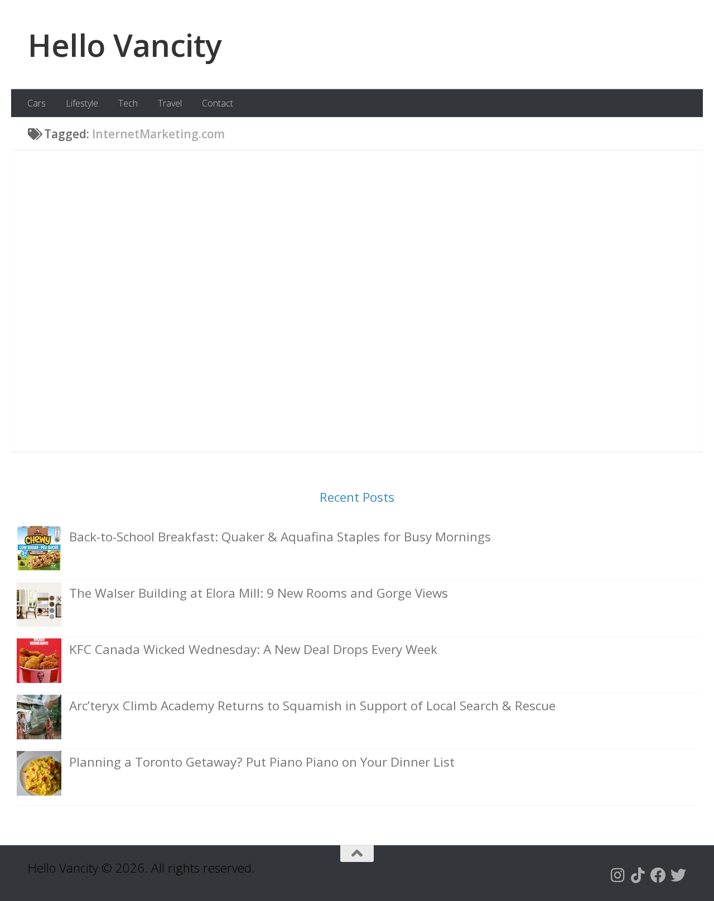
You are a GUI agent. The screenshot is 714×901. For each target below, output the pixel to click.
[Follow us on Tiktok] (638, 875)
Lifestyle (82, 103)
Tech (128, 103)
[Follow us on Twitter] (678, 875)
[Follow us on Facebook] (658, 875)
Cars (36, 103)
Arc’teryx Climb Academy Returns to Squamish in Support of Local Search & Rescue (312, 705)
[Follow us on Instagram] (618, 875)
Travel (170, 103)
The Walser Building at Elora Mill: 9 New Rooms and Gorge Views (258, 593)
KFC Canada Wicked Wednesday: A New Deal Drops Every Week (253, 649)
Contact (217, 103)
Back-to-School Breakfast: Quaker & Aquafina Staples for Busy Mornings (280, 536)
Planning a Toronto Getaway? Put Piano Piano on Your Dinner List (262, 762)
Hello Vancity (125, 44)
